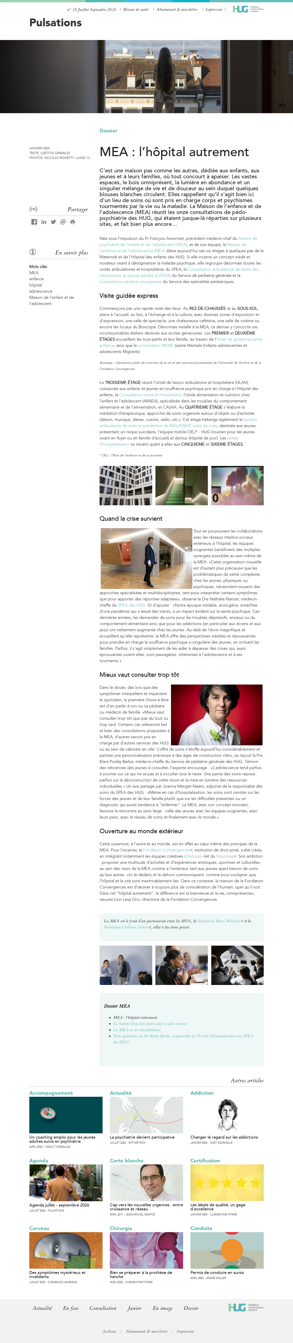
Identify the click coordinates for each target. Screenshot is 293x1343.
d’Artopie (194, 856)
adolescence (40, 291)
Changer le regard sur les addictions (224, 1137)
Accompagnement (51, 1093)
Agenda (38, 1161)
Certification (205, 1161)
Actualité (121, 1093)
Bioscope (226, 856)
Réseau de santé (135, 9)
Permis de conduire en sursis (217, 1273)
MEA (33, 272)
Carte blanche (127, 1161)
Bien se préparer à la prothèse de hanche (141, 1275)
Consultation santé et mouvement (131, 281)
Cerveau (39, 1228)
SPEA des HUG (132, 605)
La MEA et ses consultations (137, 1029)
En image (162, 1308)
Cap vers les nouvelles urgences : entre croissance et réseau (146, 1207)
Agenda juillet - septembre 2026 (59, 1205)
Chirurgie (121, 1228)
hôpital (35, 285)
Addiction (202, 1093)
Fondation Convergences (167, 850)
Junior (134, 1308)
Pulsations (55, 22)
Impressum (214, 9)
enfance (36, 278)
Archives (109, 1331)
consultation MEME (156, 345)
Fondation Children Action (127, 927)
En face (70, 1308)
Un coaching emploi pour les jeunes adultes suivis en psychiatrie (62, 1139)
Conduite (201, 1228)
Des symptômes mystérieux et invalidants (57, 1275)
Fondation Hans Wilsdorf (220, 920)
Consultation (103, 1308)
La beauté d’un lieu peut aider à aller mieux (150, 1023)
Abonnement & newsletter (177, 9)
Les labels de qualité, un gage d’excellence (217, 1207)
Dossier (108, 131)
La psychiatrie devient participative (142, 1137)
